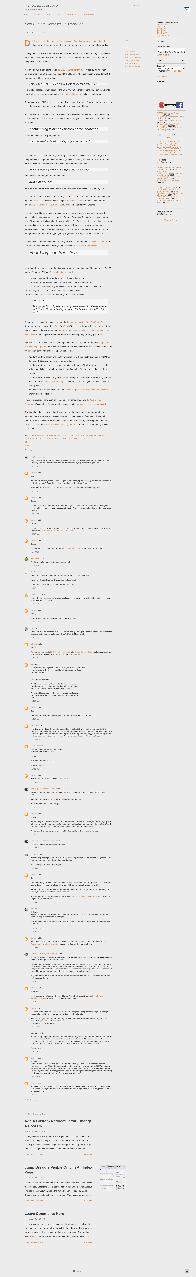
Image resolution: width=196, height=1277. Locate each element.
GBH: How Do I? (74, 548)
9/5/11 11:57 (35, 834)
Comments (165, 162)
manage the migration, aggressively (90, 404)
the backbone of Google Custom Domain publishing (67, 41)
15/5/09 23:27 (36, 719)
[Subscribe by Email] (187, 9)
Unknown (34, 1058)
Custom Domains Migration (132, 57)
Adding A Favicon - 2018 (166, 187)
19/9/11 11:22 (35, 1002)
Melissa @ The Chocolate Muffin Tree (44, 789)
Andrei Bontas (36, 725)
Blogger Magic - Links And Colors (169, 120)
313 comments (37, 1242)
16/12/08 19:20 (36, 565)
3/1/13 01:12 (35, 1094)
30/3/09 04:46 (36, 588)
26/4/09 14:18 (36, 637)
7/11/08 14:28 (35, 466)
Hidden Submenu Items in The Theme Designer (168, 190)
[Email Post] (25, 442)
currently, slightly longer (61, 272)
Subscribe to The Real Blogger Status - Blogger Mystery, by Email (169, 153)
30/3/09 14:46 (36, 604)
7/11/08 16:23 (35, 491)
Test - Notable (162, 32)
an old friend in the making (85, 246)
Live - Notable (162, 24)
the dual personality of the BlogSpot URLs (86, 322)
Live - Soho (161, 26)
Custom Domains (129, 52)
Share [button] (126, 40)
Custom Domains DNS (131, 54)
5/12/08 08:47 (36, 514)
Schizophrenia (128, 72)
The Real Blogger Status (41, 5)
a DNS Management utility (71, 70)
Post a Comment (30, 1100)
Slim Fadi (34, 572)
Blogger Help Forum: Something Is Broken (87, 896)
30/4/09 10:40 (36, 658)
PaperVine (34, 1008)
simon (33, 628)
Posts (163, 160)
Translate (176, 71)
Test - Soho (161, 34)
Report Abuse (162, 76)
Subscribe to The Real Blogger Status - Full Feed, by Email (168, 142)
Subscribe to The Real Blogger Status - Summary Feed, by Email (169, 146)
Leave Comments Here (44, 1213)
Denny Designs (36, 594)
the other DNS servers (72, 94)
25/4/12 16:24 (36, 1051)
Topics (58, 14)
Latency (126, 69)
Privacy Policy (71, 14)
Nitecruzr (34, 473)
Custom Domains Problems (132, 60)
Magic (48, 14)
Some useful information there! (168, 180)
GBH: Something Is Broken (60, 652)
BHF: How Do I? (64, 779)
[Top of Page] (187, 1271)
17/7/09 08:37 (36, 739)
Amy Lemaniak (36, 457)
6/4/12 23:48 (35, 1027)
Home (26, 14)
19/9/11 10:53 (35, 981)
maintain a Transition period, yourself (59, 424)
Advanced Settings (75, 201)
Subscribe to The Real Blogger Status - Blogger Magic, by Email (169, 150)
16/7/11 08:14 (35, 947)
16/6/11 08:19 (35, 868)
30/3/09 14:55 (36, 622)
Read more (88, 1154)
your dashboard (100, 242)
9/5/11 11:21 (35, 807)
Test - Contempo (163, 28)
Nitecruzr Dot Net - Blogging (84, 652)
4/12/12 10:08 (36, 1076)
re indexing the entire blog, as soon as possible (87, 390)
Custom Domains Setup (131, 63)
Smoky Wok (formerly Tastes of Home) (44, 954)
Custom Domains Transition (132, 66)
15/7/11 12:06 (35, 932)
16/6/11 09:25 (35, 902)
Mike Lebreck (35, 558)
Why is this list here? (164, 36)
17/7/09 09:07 (36, 769)
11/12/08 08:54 (36, 552)
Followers (37, 14)
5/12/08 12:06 (36, 534)
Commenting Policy (88, 14)
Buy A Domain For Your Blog (45, 205)
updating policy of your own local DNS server (57, 530)
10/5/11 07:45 (35, 848)
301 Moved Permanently (52, 381)
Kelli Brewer (35, 854)
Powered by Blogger (83, 1271)
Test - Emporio (162, 30)
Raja (32, 664)
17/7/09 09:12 (36, 782)
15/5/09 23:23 (36, 701)
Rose (33, 909)
